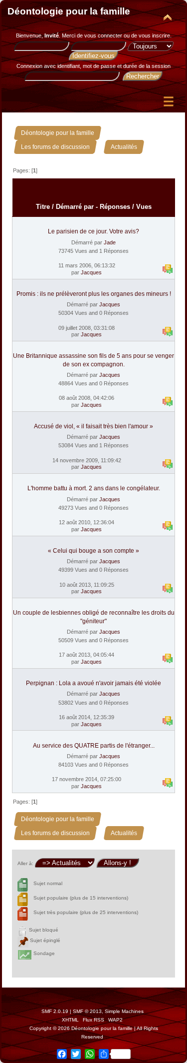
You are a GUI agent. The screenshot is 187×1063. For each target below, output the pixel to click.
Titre (43, 206)
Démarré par (75, 206)
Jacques (91, 272)
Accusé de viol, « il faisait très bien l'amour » (93, 426)
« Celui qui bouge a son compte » (93, 550)
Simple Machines (124, 1011)
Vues (144, 206)
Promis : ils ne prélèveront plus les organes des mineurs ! (93, 293)
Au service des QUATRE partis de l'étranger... (94, 745)
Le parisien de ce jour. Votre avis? (93, 231)
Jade (110, 242)
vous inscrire (154, 35)
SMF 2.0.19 (54, 1011)
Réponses (115, 206)
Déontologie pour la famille (68, 11)
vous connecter (103, 35)
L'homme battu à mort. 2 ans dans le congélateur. (93, 488)
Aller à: (25, 863)
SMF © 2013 (87, 1011)
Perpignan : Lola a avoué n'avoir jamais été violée (93, 683)
